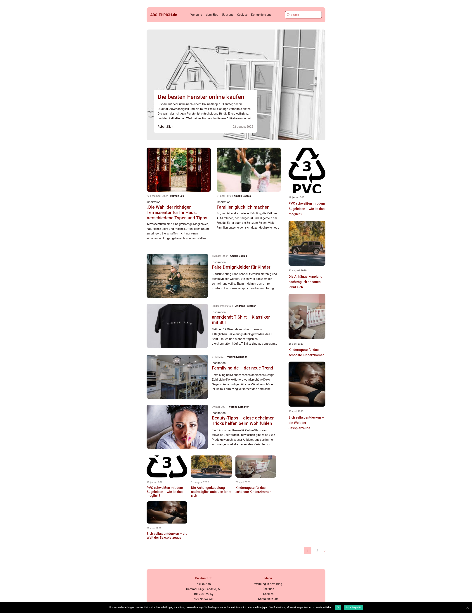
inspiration (153, 202)
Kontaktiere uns (261, 14)
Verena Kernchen (237, 356)
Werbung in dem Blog (204, 14)
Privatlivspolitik (354, 607)
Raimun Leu (177, 195)
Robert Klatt (165, 126)
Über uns (227, 14)
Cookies (242, 14)
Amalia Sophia (242, 195)
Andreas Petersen (245, 305)
